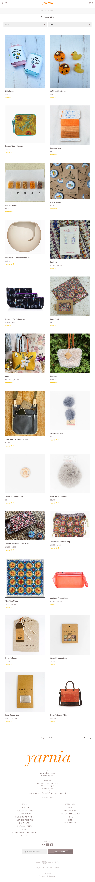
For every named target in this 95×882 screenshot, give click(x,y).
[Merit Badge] (70, 181)
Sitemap (25, 835)
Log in (38, 868)
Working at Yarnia (25, 817)
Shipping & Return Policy (25, 832)
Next (88, 738)
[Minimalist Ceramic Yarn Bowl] (25, 237)
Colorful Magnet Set (58, 658)
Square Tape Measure (14, 146)
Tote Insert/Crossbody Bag (16, 439)
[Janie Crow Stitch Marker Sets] (25, 526)
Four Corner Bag (12, 715)
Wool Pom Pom (56, 433)
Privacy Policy (24, 826)
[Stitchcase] (25, 62)
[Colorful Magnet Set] (70, 635)
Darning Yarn (55, 148)
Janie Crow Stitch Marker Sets (17, 544)
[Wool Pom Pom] (70, 411)
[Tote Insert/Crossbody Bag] (25, 414)
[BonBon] (70, 354)
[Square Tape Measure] (25, 124)
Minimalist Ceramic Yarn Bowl (17, 258)
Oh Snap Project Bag (59, 598)
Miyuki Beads (11, 205)
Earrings (53, 262)
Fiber (70, 817)
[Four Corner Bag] (25, 692)
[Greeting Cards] (25, 578)
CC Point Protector (58, 91)
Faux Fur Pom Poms (58, 497)
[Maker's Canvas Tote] (70, 692)
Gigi (7, 376)
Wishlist (56, 868)
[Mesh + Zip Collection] (25, 296)
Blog (24, 829)
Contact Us (25, 823)
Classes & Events (25, 811)
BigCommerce (51, 876)
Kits (70, 820)
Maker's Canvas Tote (58, 715)
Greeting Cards (11, 601)
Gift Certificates (24, 820)
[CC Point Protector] (70, 62)
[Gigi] (25, 354)
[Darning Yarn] (70, 125)
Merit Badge (55, 202)
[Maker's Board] (25, 635)
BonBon (53, 376)
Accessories (49, 11)
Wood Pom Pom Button (15, 497)
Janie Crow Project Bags (60, 542)
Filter (7, 24)
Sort (52, 24)
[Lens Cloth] (70, 296)
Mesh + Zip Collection (15, 319)
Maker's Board (11, 658)
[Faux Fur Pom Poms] (70, 474)
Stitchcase (9, 91)
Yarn (70, 808)
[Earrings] (70, 240)
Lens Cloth (54, 319)
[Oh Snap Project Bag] (70, 577)
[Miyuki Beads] (25, 183)
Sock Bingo (25, 814)
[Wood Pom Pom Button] (25, 474)
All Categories (69, 823)
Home (42, 11)
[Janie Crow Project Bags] (70, 525)
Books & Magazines (70, 814)
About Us (24, 808)
